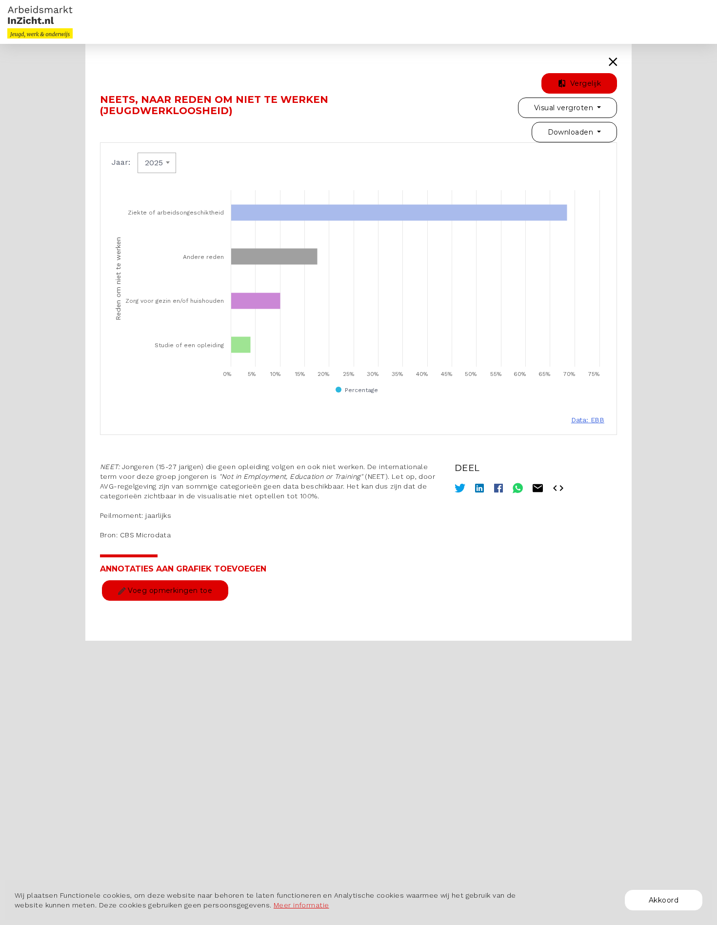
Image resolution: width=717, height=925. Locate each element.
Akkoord (663, 900)
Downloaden (572, 132)
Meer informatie (301, 905)
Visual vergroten (564, 107)
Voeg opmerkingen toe (169, 590)
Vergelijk (584, 83)
